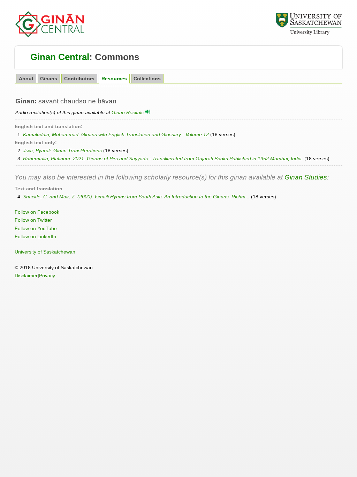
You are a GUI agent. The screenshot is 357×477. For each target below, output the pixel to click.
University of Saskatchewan (45, 252)
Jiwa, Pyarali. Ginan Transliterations (62, 150)
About (26, 78)
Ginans (48, 78)
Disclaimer (26, 275)
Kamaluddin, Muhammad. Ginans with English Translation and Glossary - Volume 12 (116, 134)
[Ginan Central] (50, 35)
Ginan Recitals (128, 112)
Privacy (47, 275)
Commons (117, 57)
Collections (147, 78)
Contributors (79, 78)
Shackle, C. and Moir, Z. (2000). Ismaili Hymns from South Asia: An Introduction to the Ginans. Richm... (136, 196)
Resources (114, 78)
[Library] (308, 34)
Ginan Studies (305, 177)
